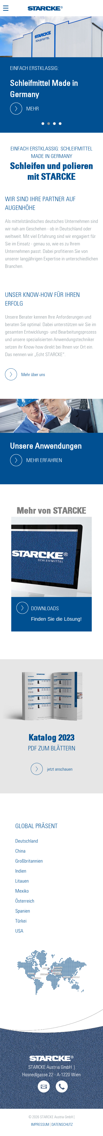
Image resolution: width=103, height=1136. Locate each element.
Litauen (22, 881)
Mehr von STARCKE (51, 510)
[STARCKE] (45, 8)
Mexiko (22, 891)
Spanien (22, 911)
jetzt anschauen (59, 769)
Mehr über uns (33, 375)
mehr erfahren (44, 460)
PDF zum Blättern (51, 748)
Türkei (20, 921)
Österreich (24, 901)
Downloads (45, 608)
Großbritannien (29, 861)
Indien (20, 871)
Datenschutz (62, 1125)
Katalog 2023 (51, 737)
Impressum (40, 1125)
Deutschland (26, 841)
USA (19, 931)
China (20, 851)
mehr (32, 109)
